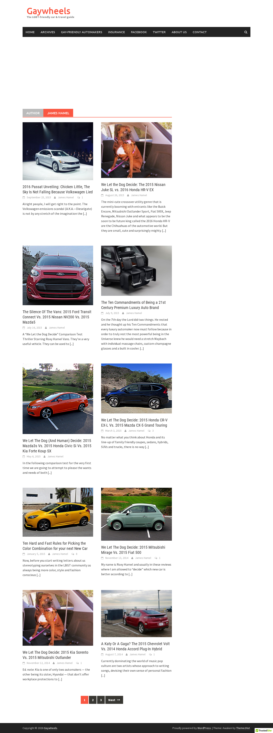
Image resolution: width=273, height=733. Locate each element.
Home (30, 32)
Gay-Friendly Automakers (81, 32)
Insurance (116, 32)
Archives (48, 32)
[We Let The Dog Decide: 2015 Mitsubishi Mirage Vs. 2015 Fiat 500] (136, 514)
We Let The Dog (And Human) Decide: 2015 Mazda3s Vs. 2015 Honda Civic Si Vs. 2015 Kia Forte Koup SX (57, 445)
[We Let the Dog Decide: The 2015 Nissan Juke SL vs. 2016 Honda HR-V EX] (136, 150)
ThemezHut (243, 728)
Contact (200, 32)
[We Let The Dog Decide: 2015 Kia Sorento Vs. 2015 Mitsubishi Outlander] (58, 617)
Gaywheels (48, 10)
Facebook (139, 32)
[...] (85, 214)
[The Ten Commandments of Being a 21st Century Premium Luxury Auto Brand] (136, 270)
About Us (179, 32)
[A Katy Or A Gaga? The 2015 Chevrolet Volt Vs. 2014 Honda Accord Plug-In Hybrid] (136, 613)
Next (112, 700)
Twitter (159, 32)
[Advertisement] (136, 73)
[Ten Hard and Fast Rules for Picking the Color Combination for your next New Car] (58, 512)
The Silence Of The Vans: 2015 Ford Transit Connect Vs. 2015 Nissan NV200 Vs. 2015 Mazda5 (57, 317)
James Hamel (66, 197)
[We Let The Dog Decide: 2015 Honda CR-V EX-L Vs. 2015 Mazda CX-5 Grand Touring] (136, 388)
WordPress (204, 728)
